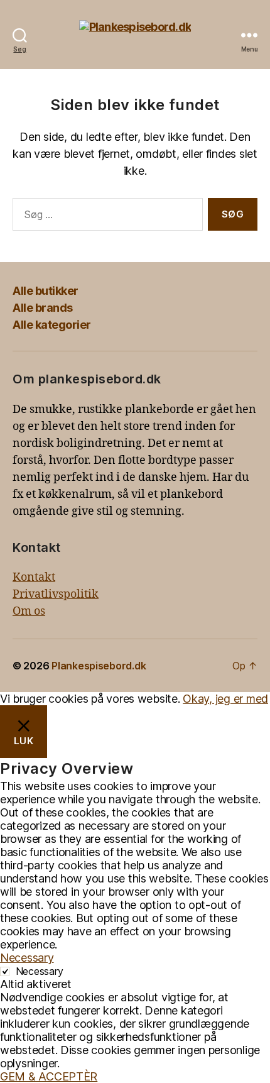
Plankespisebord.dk (98, 665)
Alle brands (43, 307)
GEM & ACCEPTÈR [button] (48, 1076)
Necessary (39, 971)
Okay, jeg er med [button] (225, 698)
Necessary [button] (27, 957)
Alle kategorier (52, 324)
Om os (29, 611)
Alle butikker (45, 290)
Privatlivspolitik (56, 594)
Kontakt (34, 577)
